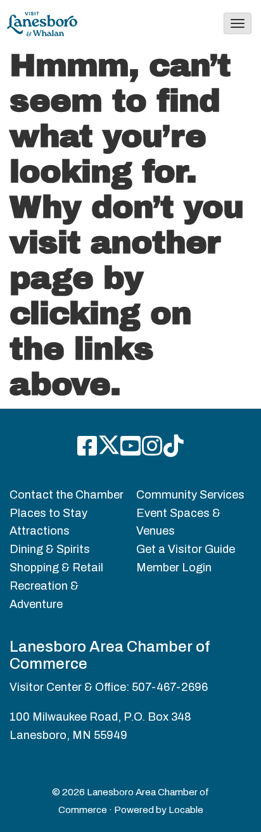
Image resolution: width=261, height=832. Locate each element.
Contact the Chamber (67, 494)
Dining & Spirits (50, 549)
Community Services (190, 494)
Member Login (174, 567)
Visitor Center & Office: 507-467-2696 (109, 687)
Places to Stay (48, 513)
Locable (186, 810)
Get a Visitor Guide (185, 549)
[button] (237, 23)
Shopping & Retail (56, 567)
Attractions (40, 531)
